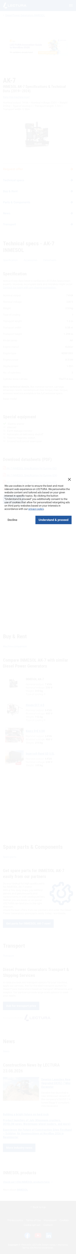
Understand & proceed (53, 520)
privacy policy (36, 508)
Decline (12, 520)
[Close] (69, 479)
